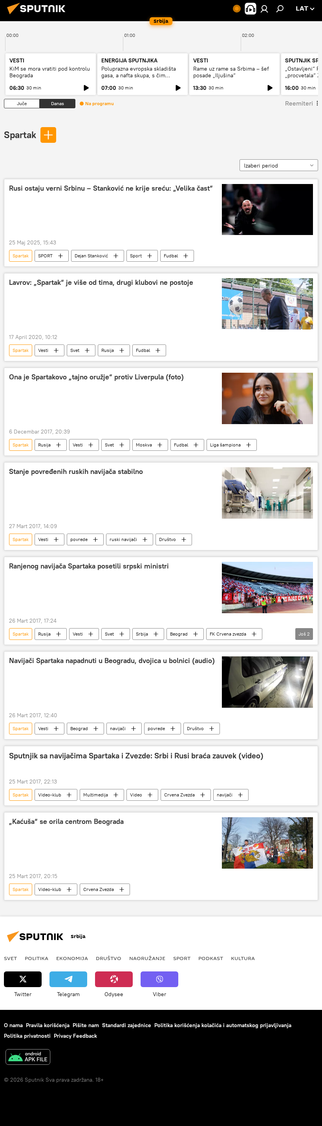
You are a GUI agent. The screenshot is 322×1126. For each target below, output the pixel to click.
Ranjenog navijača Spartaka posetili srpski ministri (89, 566)
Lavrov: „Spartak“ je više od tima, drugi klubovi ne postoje (101, 282)
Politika (36, 958)
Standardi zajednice (126, 1025)
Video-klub (49, 795)
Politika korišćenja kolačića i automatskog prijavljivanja (222, 1025)
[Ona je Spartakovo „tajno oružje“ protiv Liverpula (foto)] (267, 398)
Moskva (144, 445)
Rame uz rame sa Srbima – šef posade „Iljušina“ (231, 72)
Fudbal (171, 256)
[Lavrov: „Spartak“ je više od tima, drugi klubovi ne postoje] (267, 304)
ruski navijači (123, 539)
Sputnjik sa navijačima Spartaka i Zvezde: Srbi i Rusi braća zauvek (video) (136, 755)
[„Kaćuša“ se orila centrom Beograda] (267, 843)
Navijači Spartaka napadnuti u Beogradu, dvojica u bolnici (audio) (112, 660)
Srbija (142, 634)
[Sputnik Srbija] (38, 15)
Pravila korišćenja (48, 1025)
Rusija (107, 350)
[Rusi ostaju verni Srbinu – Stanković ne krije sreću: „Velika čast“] (267, 209)
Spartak (20, 134)
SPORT (45, 256)
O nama (13, 1025)
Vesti (43, 350)
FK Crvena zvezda (228, 634)
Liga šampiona (225, 445)
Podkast (210, 958)
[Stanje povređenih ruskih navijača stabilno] (267, 492)
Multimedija (95, 795)
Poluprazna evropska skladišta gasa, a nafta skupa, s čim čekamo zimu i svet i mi (138, 75)
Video (136, 795)
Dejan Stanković (91, 256)
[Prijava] (264, 8)
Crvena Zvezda (179, 795)
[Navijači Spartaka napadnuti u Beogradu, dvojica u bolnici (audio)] (267, 682)
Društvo (167, 539)
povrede (79, 539)
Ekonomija (72, 958)
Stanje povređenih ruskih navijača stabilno (76, 471)
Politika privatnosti (27, 1035)
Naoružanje (147, 958)
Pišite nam (86, 1025)
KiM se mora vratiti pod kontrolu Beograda (49, 72)
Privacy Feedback (75, 1035)
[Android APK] (28, 1058)
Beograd (179, 634)
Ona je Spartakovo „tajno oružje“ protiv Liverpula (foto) (96, 377)
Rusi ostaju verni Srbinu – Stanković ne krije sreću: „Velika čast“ (111, 188)
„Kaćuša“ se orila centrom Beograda (66, 821)
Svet (74, 350)
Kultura (243, 958)
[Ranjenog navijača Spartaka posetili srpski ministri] (267, 587)
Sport (136, 256)
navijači (118, 728)
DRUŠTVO (108, 958)
